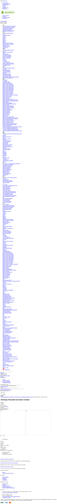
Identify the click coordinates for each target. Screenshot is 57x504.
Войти (1, 386)
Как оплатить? (5, 483)
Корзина (2, 375)
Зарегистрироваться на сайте (5, 389)
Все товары (5, 18)
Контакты (4, 8)
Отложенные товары (7, 382)
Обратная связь (5, 7)
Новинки (4, 16)
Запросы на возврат (6, 381)
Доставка (4, 6)
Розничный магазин (6, 3)
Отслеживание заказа (4, 385)
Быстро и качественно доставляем (6, 459)
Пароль (1, 388)
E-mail (1, 387)
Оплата (4, 5)
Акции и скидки (6, 15)
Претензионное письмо (7, 486)
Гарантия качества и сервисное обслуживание (9, 462)
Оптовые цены (5, 4)
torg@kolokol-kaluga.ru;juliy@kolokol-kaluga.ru (11, 496)
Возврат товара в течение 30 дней (6, 466)
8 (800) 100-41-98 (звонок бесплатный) (10, 492)
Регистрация (5, 386)
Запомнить (4, 394)
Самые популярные (6, 17)
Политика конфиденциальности (9, 487)
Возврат (4, 484)
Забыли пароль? (6, 388)
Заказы (4, 379)
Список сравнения (6, 380)
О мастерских (5, 2)
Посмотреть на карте (7, 497)
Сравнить (6, 406)
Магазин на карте (6, 485)
